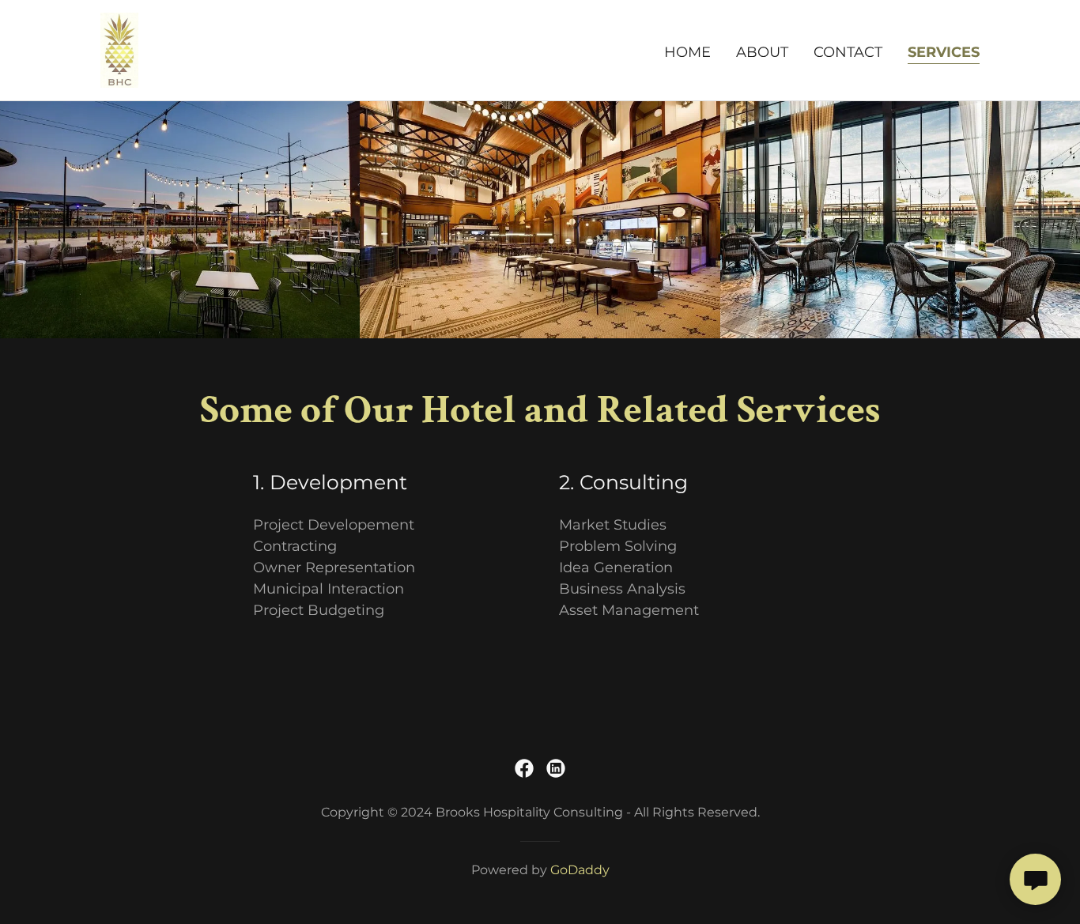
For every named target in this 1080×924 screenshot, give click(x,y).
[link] (119, 49)
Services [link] (944, 52)
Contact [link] (848, 52)
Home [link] (687, 52)
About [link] (762, 52)
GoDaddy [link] (580, 869)
